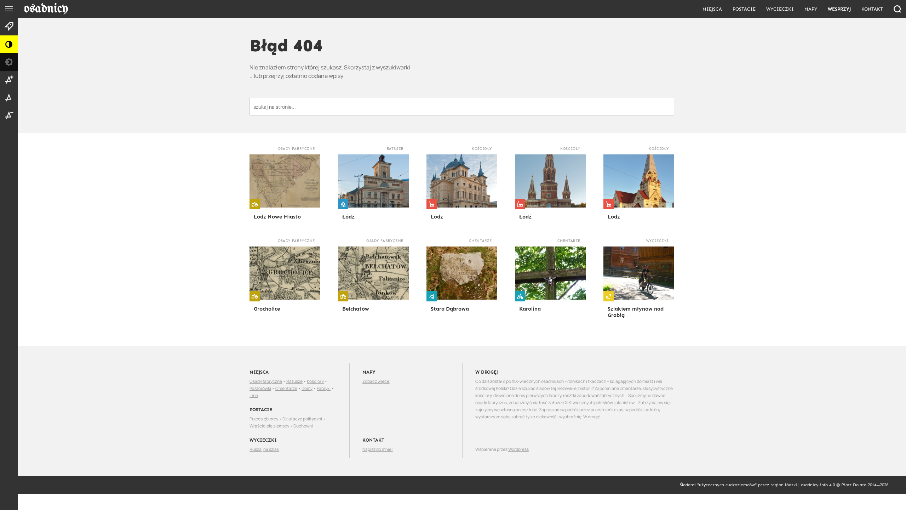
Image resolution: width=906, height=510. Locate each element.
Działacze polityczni (302, 419)
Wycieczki (780, 9)
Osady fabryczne (266, 381)
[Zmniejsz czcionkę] (9, 115)
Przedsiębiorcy (264, 419)
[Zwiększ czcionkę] (9, 80)
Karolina (530, 309)
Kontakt (872, 9)
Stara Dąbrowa (450, 309)
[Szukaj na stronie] (897, 9)
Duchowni (303, 426)
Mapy (810, 9)
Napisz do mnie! (377, 449)
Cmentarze (286, 388)
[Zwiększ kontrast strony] (9, 44)
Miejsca (712, 9)
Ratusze (294, 381)
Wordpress (518, 449)
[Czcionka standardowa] (9, 97)
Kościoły (315, 381)
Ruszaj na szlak (264, 449)
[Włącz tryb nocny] (9, 62)
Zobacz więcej (376, 381)
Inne (254, 395)
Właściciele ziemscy (269, 426)
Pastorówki (260, 388)
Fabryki (324, 388)
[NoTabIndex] (46, 9)
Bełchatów (355, 309)
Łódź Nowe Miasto (277, 217)
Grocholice (267, 309)
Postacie (744, 9)
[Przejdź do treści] (9, 26)
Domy (307, 388)
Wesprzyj (839, 9)
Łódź (348, 217)
